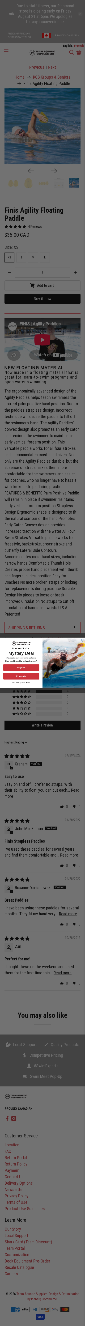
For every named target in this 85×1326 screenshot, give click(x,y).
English (21, 668)
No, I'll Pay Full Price (21, 683)
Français (21, 676)
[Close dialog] (82, 640)
